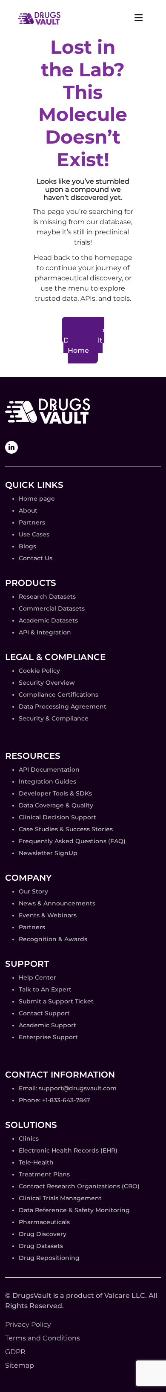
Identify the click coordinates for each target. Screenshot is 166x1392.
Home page (37, 498)
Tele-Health (36, 1162)
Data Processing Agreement (62, 706)
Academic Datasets (48, 620)
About (28, 510)
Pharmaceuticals (44, 1222)
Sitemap (19, 1365)
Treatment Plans (44, 1174)
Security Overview (47, 682)
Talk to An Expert (45, 989)
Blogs (27, 546)
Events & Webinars (48, 915)
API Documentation (49, 769)
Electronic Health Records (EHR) (68, 1150)
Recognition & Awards (53, 939)
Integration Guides (47, 781)
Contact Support (44, 1013)
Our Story (33, 891)
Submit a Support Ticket (56, 1001)
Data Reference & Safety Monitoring (74, 1210)
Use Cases (34, 534)
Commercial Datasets (52, 608)
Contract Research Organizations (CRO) (79, 1186)
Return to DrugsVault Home (83, 340)
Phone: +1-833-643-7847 (54, 1100)
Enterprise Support (48, 1037)
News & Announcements (57, 903)
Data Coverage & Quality (56, 805)
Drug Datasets (41, 1246)
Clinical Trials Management (60, 1198)
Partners (32, 522)
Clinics (29, 1138)
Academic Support (47, 1025)
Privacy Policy (28, 1324)
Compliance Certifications (58, 694)
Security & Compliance (54, 718)
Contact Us (35, 558)
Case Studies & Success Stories (66, 829)
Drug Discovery (42, 1234)
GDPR (15, 1352)
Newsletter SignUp (48, 853)
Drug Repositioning (49, 1258)
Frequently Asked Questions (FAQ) (72, 841)
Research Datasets (47, 596)
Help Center (37, 977)
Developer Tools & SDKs (55, 793)
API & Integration (45, 632)
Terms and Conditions (42, 1338)
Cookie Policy (39, 670)
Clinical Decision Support (57, 817)
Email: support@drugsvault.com (68, 1088)
